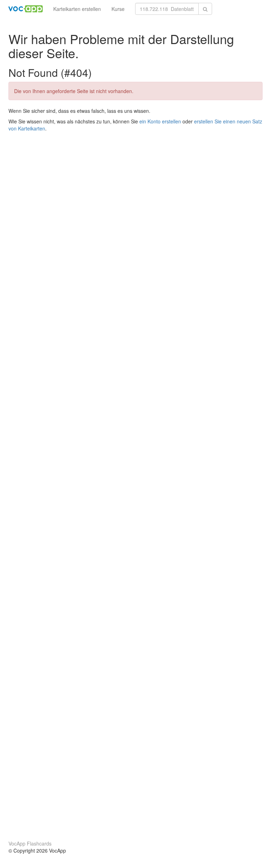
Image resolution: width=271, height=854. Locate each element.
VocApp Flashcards (30, 843)
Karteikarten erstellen (77, 8)
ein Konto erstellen (160, 121)
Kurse (118, 8)
